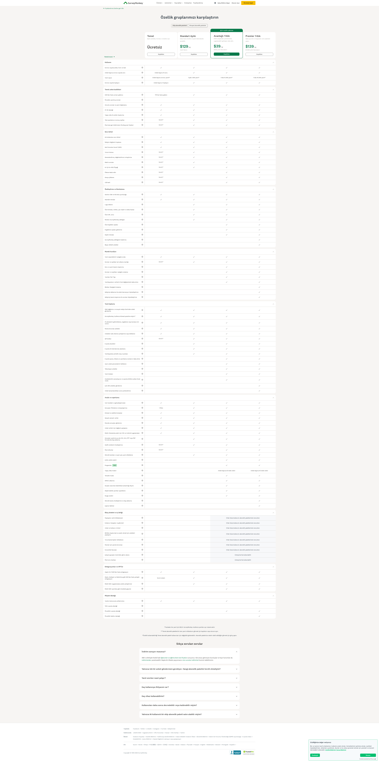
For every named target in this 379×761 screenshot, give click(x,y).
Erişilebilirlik (137, 739)
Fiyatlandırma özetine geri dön (114, 8)
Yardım (182, 733)
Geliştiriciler (171, 729)
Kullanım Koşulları (138, 737)
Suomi (135, 745)
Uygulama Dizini (148, 733)
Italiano (183, 745)
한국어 (160, 745)
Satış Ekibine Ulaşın (224, 3)
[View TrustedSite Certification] (249, 754)
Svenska (171, 745)
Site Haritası (175, 733)
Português (225, 745)
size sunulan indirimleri (190, 660)
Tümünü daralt (108, 57)
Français (196, 745)
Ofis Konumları (159, 733)
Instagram (156, 729)
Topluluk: (126, 729)
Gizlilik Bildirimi (330, 750)
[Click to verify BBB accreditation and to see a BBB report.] (235, 754)
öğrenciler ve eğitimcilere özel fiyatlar (174, 658)
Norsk (140, 745)
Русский (189, 745)
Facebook (136, 729)
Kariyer (167, 733)
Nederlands (210, 745)
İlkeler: (126, 737)
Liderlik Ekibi (137, 733)
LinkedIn (149, 729)
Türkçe (146, 745)
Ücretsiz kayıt (248, 3)
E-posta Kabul (247, 737)
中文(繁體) (152, 745)
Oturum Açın (236, 3)
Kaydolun (161, 54)
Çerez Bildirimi (341, 750)
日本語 (165, 745)
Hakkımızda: (128, 733)
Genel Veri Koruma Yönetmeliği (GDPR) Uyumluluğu (225, 737)
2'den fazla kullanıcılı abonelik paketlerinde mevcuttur (243, 518)
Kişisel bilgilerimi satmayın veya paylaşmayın (167, 739)
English (203, 745)
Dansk (177, 745)
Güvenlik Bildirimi (202, 737)
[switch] (172, 24)
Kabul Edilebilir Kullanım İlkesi (185, 737)
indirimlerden (146, 660)
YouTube (163, 729)
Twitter (143, 729)
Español (232, 745)
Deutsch (217, 745)
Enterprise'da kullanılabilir (243, 555)
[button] (189, 62)
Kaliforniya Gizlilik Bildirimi (166, 737)
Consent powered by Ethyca (366, 759)
